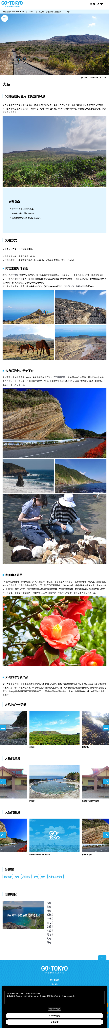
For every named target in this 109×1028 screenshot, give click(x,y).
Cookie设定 (54, 1015)
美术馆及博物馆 (55, 876)
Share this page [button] (98, 4)
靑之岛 (50, 934)
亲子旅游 (8, 876)
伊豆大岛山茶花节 (47, 592)
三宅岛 (50, 922)
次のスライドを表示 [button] (106, 727)
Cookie (55, 984)
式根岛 (50, 914)
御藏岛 (50, 926)
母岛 (49, 942)
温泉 (43, 876)
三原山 (16, 274)
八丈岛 (50, 930)
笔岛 (39, 380)
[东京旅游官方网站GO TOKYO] (12, 4)
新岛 (49, 910)
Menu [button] (106, 4)
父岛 (49, 938)
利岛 (49, 906)
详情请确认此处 (54, 1009)
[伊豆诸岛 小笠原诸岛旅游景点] (23, 903)
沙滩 (36, 876)
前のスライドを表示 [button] (3, 727)
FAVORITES (101, 4)
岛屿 (17, 876)
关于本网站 (54, 980)
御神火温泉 (81, 286)
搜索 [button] (94, 4)
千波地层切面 (59, 377)
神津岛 (50, 918)
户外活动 (26, 876)
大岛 (49, 902)
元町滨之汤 (69, 286)
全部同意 (54, 1022)
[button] (91, 4)
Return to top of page (102, 957)
